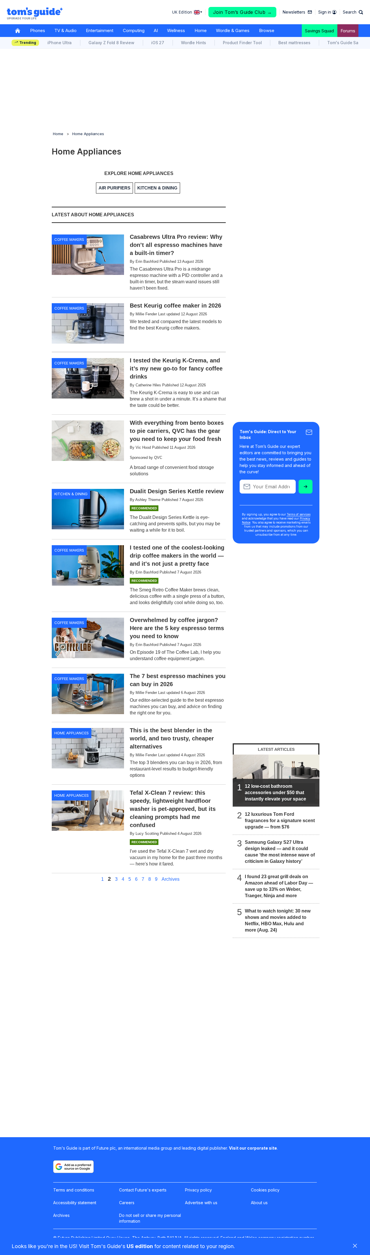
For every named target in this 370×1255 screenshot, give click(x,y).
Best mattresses (294, 42)
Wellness (176, 30)
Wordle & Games (232, 30)
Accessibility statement (74, 1202)
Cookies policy (265, 1189)
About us (259, 1202)
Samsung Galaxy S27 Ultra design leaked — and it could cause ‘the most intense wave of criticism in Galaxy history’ (280, 852)
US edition (140, 1246)
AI (156, 30)
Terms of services (298, 514)
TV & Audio (65, 30)
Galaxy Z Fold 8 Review (111, 42)
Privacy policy (198, 1189)
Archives (171, 879)
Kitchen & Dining (71, 493)
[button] (353, 12)
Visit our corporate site (253, 1148)
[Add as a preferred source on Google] (73, 1166)
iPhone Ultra (59, 42)
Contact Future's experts (142, 1189)
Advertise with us (201, 1202)
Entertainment (99, 30)
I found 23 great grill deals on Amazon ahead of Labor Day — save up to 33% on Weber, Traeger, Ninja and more (279, 886)
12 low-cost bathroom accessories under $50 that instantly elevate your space (275, 792)
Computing (134, 30)
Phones (37, 30)
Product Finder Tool (242, 42)
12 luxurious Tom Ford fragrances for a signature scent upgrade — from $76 (280, 820)
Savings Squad (319, 30)
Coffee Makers (69, 239)
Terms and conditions (73, 1189)
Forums (348, 30)
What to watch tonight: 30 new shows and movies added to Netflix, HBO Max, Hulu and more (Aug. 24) (277, 920)
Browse (266, 30)
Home (201, 30)
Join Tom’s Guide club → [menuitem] (242, 12)
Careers (126, 1202)
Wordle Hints (193, 42)
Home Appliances (88, 133)
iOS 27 (157, 42)
